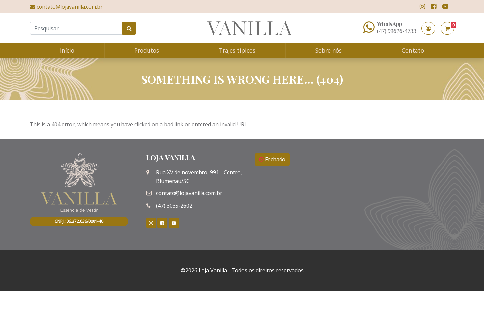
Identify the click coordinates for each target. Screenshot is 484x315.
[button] (428, 28)
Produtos (146, 50)
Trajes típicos (237, 50)
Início (67, 50)
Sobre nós (328, 50)
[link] (422, 6)
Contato (413, 50)
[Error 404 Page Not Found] (249, 28)
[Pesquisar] (129, 28)
